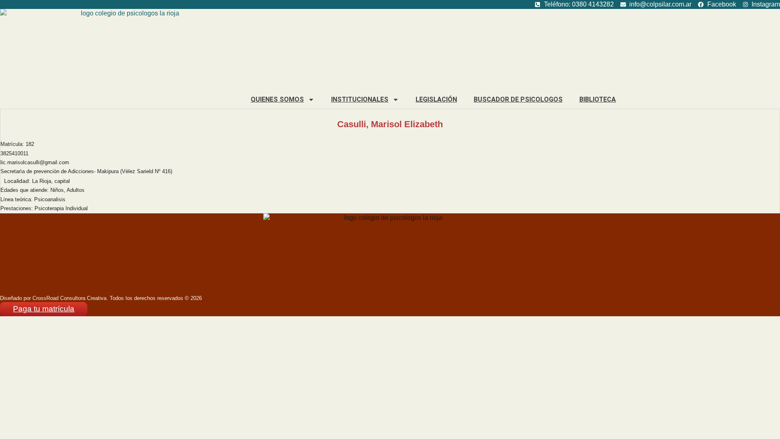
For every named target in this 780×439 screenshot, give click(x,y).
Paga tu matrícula (43, 308)
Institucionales (359, 99)
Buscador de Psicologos (518, 99)
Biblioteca (597, 99)
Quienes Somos (277, 99)
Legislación (436, 99)
